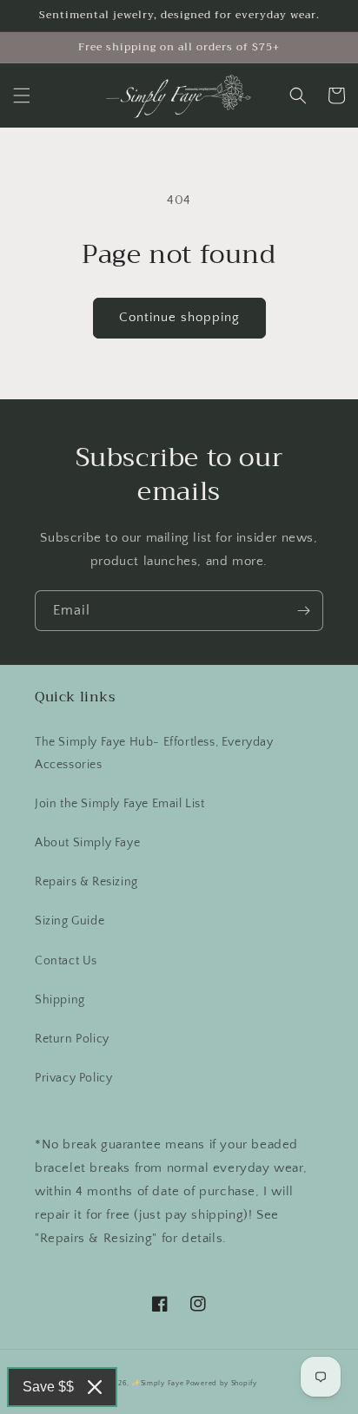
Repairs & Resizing (86, 882)
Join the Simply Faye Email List (120, 804)
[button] (22, 95)
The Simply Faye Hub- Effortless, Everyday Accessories (154, 753)
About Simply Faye (87, 843)
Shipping (60, 1000)
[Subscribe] (303, 610)
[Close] (95, 1387)
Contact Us (66, 961)
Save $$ (48, 1386)
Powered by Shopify (221, 1383)
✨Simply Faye (157, 1383)
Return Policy (72, 1039)
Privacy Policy (73, 1078)
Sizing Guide (69, 921)
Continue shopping (179, 317)
